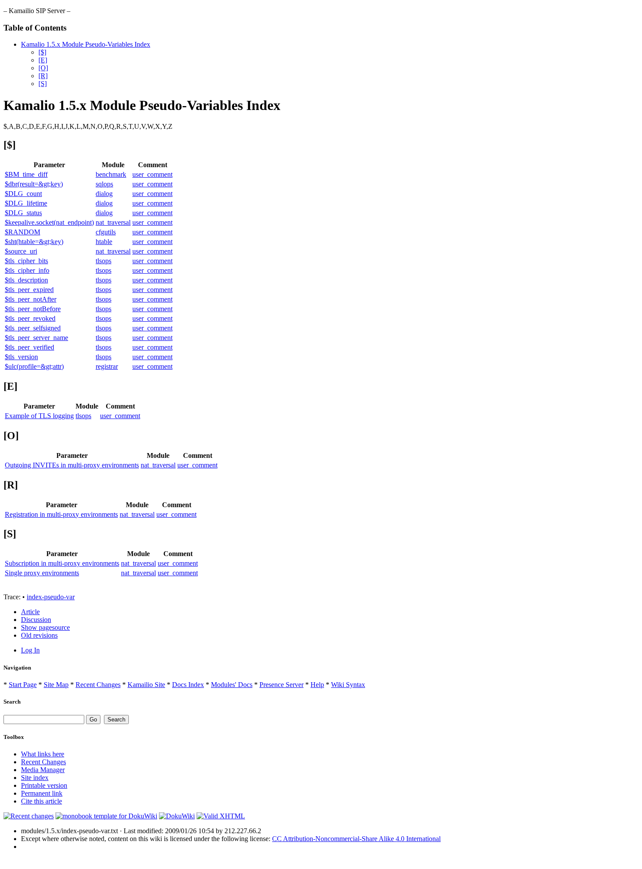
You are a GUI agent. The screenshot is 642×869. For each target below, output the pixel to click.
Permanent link (41, 793)
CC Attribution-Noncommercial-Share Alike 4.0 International (356, 838)
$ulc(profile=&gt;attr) (34, 366)
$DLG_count (23, 193)
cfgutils (106, 232)
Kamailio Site (146, 684)
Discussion (36, 619)
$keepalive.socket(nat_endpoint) (49, 222)
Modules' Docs (231, 684)
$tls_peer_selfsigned (33, 328)
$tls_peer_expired (29, 289)
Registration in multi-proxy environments (61, 514)
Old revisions (39, 635)
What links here (42, 754)
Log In (30, 650)
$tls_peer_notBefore (33, 309)
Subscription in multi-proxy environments (62, 563)
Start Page (23, 684)
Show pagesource (45, 627)
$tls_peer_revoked (30, 318)
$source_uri (21, 251)
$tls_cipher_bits (26, 260)
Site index (34, 777)
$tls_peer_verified (29, 347)
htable (104, 241)
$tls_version (21, 357)
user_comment (152, 174)
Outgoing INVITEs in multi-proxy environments (72, 465)
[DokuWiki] (177, 816)
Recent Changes (98, 684)
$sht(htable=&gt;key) (34, 241)
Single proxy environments (42, 573)
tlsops (103, 260)
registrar (107, 366)
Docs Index (188, 684)
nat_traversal (113, 222)
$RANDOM (22, 232)
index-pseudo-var (51, 597)
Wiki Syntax (348, 684)
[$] (42, 52)
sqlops (104, 184)
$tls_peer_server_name (36, 337)
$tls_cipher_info (27, 270)
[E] (42, 60)
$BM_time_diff (26, 174)
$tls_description (26, 280)
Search (12, 701)
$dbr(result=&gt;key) (34, 184)
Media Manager (43, 769)
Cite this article (41, 801)
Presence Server (281, 684)
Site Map (56, 684)
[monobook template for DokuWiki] (106, 816)
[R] (43, 75)
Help (317, 684)
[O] (43, 68)
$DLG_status (23, 212)
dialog (104, 193)
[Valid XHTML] (221, 816)
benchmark (111, 174)
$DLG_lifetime (26, 203)
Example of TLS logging (39, 415)
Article (30, 611)
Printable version (44, 785)
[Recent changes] (28, 816)
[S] (42, 83)
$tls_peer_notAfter (30, 299)
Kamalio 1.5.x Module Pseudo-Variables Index (85, 44)
